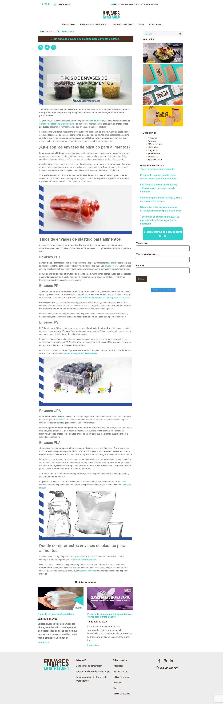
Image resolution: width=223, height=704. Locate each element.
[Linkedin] (51, 5)
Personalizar (154, 153)
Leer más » (43, 642)
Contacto (117, 682)
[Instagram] (46, 5)
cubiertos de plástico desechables (80, 353)
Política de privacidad (122, 677)
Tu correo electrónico (147, 254)
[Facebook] (43, 5)
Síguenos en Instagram (164, 290)
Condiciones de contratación (89, 665)
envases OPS (62, 419)
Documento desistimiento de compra (93, 671)
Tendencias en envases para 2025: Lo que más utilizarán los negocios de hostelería (159, 220)
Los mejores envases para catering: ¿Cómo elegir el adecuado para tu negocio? (158, 188)
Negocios (152, 150)
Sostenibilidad (155, 159)
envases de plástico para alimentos (56, 124)
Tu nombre (142, 243)
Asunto (140, 265)
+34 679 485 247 (64, 5)
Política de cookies (121, 693)
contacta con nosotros (86, 571)
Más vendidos (155, 144)
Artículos (152, 138)
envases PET (111, 266)
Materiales (153, 147)
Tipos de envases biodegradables (56, 614)
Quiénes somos (120, 671)
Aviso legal (118, 665)
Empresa (152, 141)
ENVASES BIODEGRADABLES (93, 24)
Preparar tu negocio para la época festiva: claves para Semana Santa (109, 615)
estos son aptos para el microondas (103, 297)
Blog (115, 688)
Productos (69, 31)
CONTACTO (155, 24)
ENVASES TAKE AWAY (123, 24)
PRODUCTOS (68, 24)
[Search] (180, 33)
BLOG (141, 24)
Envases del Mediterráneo (84, 559)
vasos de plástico (95, 121)
